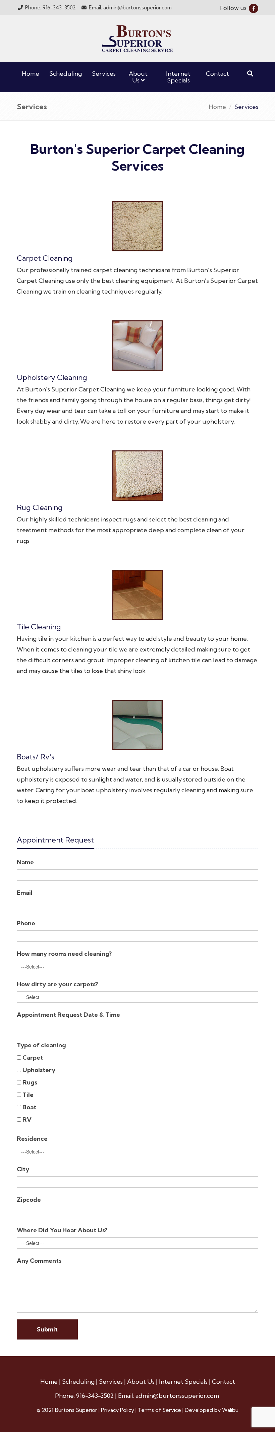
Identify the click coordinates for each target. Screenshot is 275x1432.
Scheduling (65, 73)
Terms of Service (160, 1410)
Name (25, 862)
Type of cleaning (41, 1045)
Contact (217, 73)
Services (104, 73)
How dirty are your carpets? (57, 984)
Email (25, 892)
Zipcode (29, 1199)
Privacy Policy (118, 1410)
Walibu (230, 1410)
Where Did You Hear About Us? (62, 1230)
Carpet (32, 1057)
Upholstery (38, 1070)
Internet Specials (178, 77)
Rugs (29, 1082)
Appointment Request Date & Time (68, 1014)
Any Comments (39, 1260)
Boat (29, 1107)
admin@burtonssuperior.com (177, 1395)
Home (30, 73)
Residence (32, 1138)
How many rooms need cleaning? (64, 953)
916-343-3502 (95, 1395)
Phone (26, 923)
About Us (138, 77)
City (23, 1169)
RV (27, 1119)
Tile (28, 1095)
